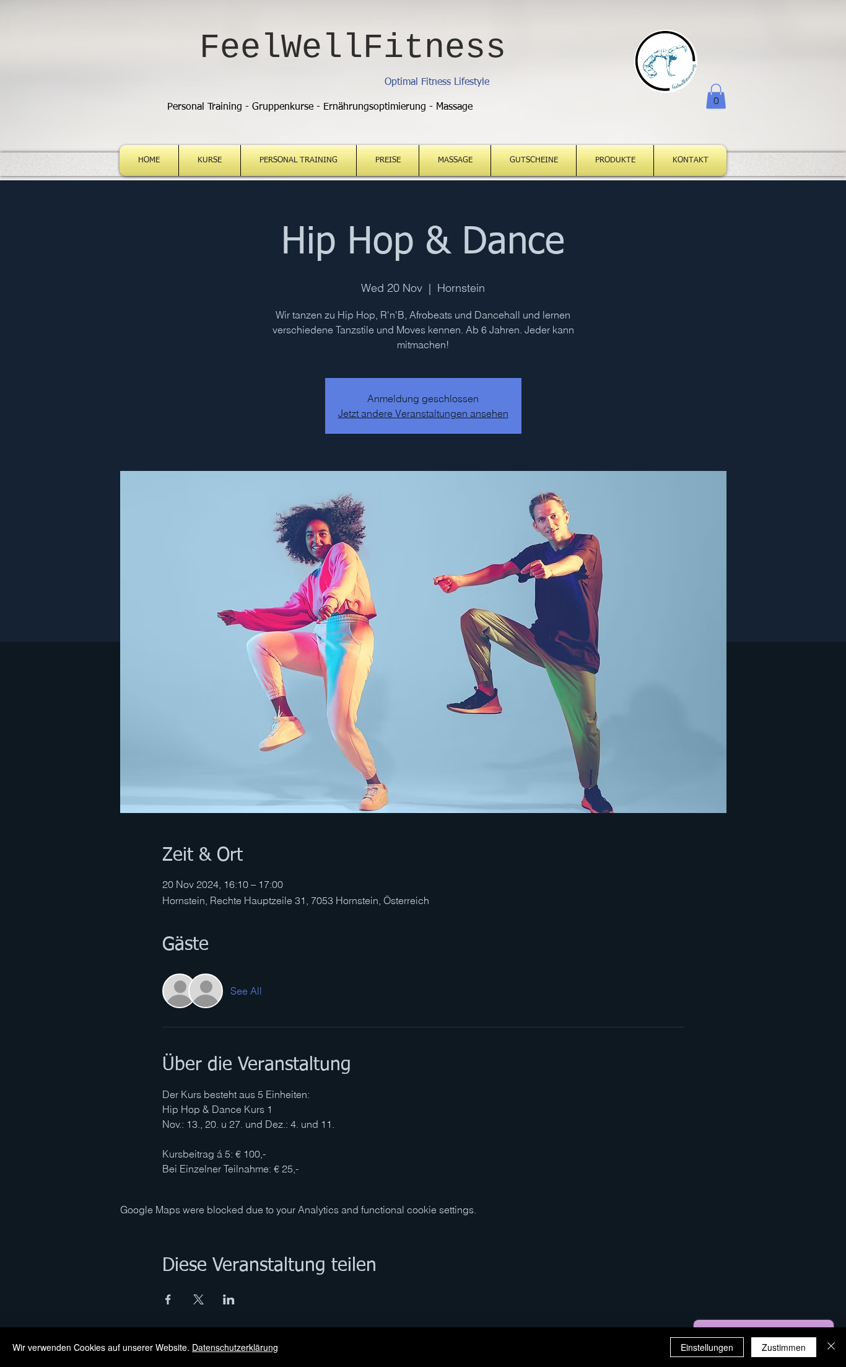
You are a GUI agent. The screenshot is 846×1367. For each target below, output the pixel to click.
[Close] (831, 1347)
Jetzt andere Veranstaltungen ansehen (423, 413)
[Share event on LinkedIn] (229, 1299)
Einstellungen (707, 1347)
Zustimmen (784, 1347)
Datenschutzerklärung (235, 1347)
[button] (715, 96)
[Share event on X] (198, 1299)
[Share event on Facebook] (168, 1299)
